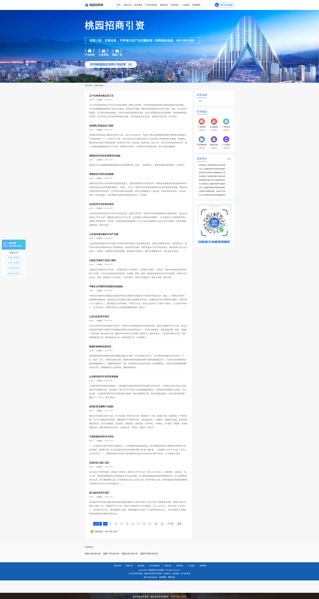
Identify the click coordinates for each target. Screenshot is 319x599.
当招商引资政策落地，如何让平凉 (212, 191)
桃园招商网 (89, 85)
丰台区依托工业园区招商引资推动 (212, 184)
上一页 (97, 524)
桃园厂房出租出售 (111, 554)
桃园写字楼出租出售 (149, 554)
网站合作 (171, 577)
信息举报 (162, 577)
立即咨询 (202, 130)
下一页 (170, 524)
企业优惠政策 (154, 566)
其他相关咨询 (14, 274)
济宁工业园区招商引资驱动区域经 (212, 187)
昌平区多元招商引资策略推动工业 (212, 173)
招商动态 (164, 5)
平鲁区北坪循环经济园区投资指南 (106, 286)
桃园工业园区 (99, 85)
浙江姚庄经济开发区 (99, 493)
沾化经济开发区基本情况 (101, 204)
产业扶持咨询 (14, 268)
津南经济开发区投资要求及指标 (104, 155)
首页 (119, 5)
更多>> (229, 159)
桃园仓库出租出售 (130, 554)
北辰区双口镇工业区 (99, 462)
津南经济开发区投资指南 (101, 174)
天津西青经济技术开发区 (101, 436)
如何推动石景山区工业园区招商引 (212, 180)
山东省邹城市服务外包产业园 (103, 234)
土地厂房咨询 (14, 263)
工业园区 (186, 5)
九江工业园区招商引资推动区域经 (212, 169)
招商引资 (127, 5)
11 (162, 524)
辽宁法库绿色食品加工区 (101, 95)
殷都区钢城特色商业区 (100, 346)
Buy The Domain (150, 577)
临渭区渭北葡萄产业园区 (101, 406)
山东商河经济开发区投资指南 (103, 376)
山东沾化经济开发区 (99, 316)
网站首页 (117, 566)
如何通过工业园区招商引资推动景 (212, 176)
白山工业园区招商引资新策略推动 (212, 195)
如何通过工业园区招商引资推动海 (212, 165)
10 (156, 524)
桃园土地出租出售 (93, 554)
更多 (200, 101)
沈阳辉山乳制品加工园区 (101, 125)
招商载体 (203, 566)
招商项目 (175, 5)
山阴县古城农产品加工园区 (102, 260)
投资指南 (138, 5)
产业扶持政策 (151, 5)
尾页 (179, 524)
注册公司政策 (14, 257)
